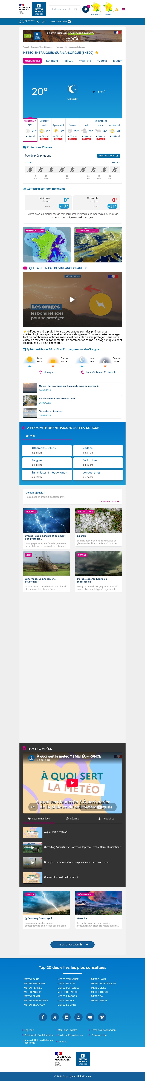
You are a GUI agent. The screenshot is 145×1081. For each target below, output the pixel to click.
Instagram (78, 1017)
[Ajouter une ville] (69, 21)
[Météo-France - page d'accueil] (83, 1059)
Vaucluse (59, 47)
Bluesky (102, 1017)
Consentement (99, 1035)
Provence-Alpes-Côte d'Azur (42, 47)
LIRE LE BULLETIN (108, 501)
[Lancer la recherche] (75, 9)
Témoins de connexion (103, 1030)
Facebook (43, 1017)
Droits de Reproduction (70, 1035)
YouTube (90, 1017)
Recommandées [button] (41, 818)
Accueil (26, 47)
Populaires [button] (108, 818)
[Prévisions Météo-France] (39, 9)
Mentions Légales (67, 1030)
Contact (62, 1041)
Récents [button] (74, 818)
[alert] (116, 9)
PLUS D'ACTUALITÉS (70, 944)
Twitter (55, 1017)
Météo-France (83, 1076)
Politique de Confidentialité (39, 1035)
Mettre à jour (107, 155)
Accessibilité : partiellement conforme (39, 1041)
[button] (123, 9)
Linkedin (66, 1017)
